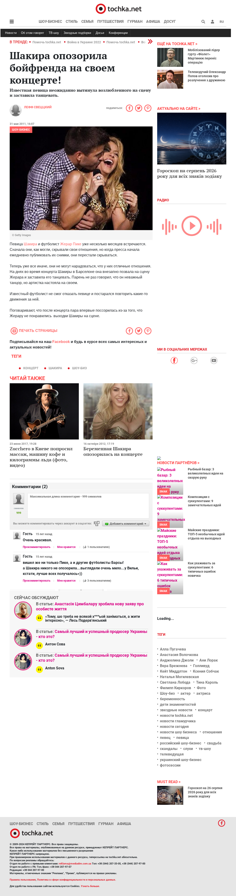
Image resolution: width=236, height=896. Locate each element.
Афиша (153, 21)
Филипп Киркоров (175, 688)
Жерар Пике (70, 244)
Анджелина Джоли (177, 660)
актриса (203, 693)
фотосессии (170, 765)
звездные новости (176, 710)
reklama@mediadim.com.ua (75, 863)
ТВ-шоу (54, 33)
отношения (212, 732)
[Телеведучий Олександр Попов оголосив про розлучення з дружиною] (170, 79)
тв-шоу (205, 749)
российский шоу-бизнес (180, 743)
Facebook (61, 342)
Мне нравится (66, 547)
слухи (188, 749)
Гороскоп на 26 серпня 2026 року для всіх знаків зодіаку (205, 792)
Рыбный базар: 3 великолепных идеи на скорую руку (205, 473)
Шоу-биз (79, 368)
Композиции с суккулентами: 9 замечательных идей (204, 501)
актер (185, 693)
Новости (11, 33)
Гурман (134, 21)
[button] (212, 21)
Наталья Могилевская (179, 677)
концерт (30, 368)
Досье (100, 33)
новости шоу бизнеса (178, 732)
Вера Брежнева (173, 666)
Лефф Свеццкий (38, 107)
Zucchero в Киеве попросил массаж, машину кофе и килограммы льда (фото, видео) (41, 456)
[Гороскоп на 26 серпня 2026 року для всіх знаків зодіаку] (170, 795)
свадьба (214, 743)
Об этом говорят (32, 33)
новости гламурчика (178, 721)
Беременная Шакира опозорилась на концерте (113, 451)
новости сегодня (174, 726)
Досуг (170, 21)
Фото (201, 688)
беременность (172, 699)
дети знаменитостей (178, 704)
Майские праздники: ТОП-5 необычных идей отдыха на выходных (206, 534)
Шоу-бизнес (50, 21)
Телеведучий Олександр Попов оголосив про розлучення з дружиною (207, 76)
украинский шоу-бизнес (180, 760)
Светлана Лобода (175, 682)
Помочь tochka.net (47, 42)
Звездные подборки (77, 33)
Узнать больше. (90, 886)
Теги (161, 634)
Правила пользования (23, 879)
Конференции (118, 33)
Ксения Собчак (206, 671)
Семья (87, 21)
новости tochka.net (176, 715)
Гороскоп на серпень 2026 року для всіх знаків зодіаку (189, 173)
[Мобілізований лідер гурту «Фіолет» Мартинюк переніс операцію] (170, 57)
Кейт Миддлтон (173, 671)
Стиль (72, 21)
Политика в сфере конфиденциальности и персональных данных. (76, 879)
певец (165, 737)
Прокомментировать (36, 547)
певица (182, 737)
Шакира (30, 244)
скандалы (168, 749)
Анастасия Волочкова (179, 655)
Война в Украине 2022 (84, 42)
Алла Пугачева (173, 649)
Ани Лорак (208, 660)
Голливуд (201, 666)
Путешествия (110, 21)
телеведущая (172, 754)
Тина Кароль (207, 682)
